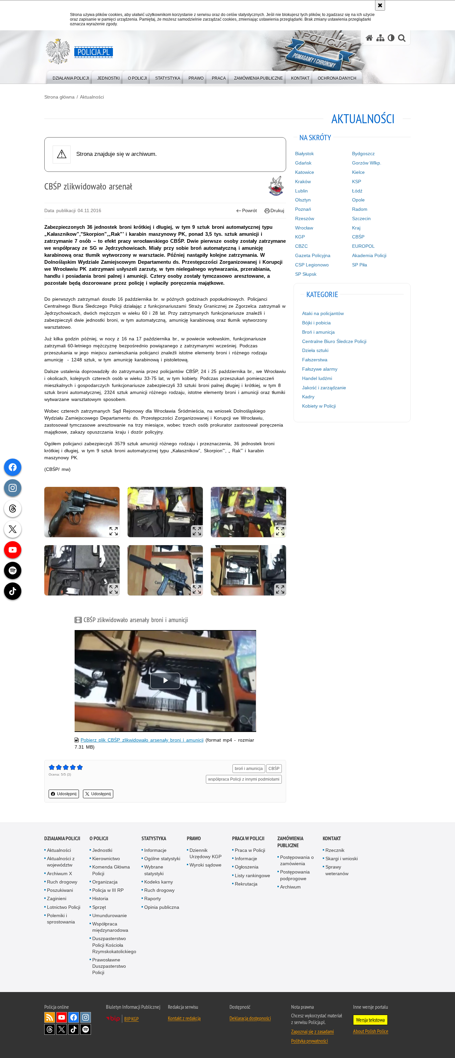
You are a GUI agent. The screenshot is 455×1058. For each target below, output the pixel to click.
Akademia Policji (369, 255)
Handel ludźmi (317, 378)
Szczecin (361, 218)
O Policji (99, 838)
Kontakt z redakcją (184, 1018)
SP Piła (359, 264)
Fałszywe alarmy (319, 369)
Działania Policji (62, 838)
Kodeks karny (158, 881)
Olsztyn (303, 199)
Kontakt (332, 838)
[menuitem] (70, 77)
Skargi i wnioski (341, 858)
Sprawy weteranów (336, 870)
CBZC (301, 246)
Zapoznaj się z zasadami (312, 1031)
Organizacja (105, 881)
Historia (100, 898)
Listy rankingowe (252, 875)
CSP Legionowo (312, 264)
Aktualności (92, 97)
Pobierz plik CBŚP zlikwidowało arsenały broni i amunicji (142, 740)
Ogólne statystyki (162, 858)
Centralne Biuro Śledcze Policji (334, 341)
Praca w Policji (248, 838)
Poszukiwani (60, 890)
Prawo (194, 838)
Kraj (356, 227)
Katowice (304, 172)
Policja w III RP (108, 890)
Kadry (308, 396)
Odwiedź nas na (61, 1017)
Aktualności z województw (61, 862)
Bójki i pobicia (316, 322)
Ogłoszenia (246, 867)
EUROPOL (363, 246)
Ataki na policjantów (323, 313)
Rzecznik (334, 850)
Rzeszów (304, 218)
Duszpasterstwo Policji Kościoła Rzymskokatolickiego (114, 945)
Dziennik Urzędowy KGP (206, 853)
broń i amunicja (249, 768)
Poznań (303, 209)
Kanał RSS (49, 1017)
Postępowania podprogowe (295, 875)
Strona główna (59, 97)
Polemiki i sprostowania (61, 918)
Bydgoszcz (363, 153)
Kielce (358, 172)
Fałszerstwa (314, 359)
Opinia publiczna (161, 907)
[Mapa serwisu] (380, 38)
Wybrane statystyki (154, 870)
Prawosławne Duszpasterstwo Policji (109, 966)
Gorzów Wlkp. (366, 163)
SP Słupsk (305, 274)
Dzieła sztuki (315, 350)
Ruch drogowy (62, 881)
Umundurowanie (109, 915)
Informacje (155, 850)
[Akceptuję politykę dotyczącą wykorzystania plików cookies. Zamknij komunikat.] (380, 5)
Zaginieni (56, 898)
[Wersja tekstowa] (391, 38)
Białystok (304, 153)
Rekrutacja (246, 883)
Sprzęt (99, 907)
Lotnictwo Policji (63, 907)
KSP (356, 181)
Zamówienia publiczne (290, 842)
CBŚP (273, 768)
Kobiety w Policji (319, 406)
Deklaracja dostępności (250, 1018)
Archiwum (290, 886)
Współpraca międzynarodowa (110, 927)
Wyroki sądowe (206, 865)
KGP (300, 236)
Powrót (249, 210)
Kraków (303, 181)
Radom (359, 209)
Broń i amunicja (318, 332)
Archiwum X (59, 873)
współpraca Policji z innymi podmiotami (243, 779)
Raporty (152, 898)
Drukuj (277, 210)
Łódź (357, 190)
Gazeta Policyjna (312, 255)
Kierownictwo (106, 858)
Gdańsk (303, 163)
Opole (358, 199)
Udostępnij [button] (67, 794)
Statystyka (154, 838)
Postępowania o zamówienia (297, 860)
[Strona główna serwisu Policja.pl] (369, 38)
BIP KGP (131, 1018)
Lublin (301, 190)
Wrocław (304, 227)
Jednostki (102, 850)
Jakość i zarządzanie (324, 387)
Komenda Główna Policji (111, 870)
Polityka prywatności (309, 1040)
